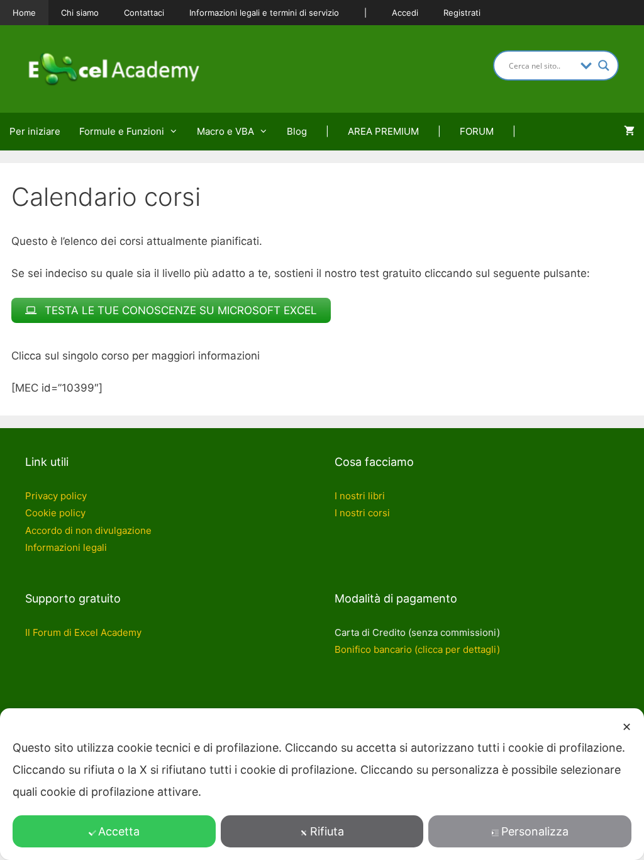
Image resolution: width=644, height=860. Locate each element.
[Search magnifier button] (604, 65)
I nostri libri (360, 496)
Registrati (461, 13)
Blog (297, 131)
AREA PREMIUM (383, 131)
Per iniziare (34, 131)
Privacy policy (56, 496)
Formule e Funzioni (121, 131)
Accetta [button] (119, 831)
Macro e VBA (225, 131)
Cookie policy (55, 513)
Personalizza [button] (535, 831)
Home (24, 13)
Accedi (405, 13)
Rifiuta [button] (327, 831)
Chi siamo (80, 13)
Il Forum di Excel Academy (83, 632)
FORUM (477, 131)
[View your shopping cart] (629, 131)
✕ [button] (626, 726)
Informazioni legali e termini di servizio (264, 13)
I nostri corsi (362, 513)
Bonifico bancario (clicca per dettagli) (417, 649)
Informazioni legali (66, 547)
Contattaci (144, 13)
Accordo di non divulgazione (88, 530)
